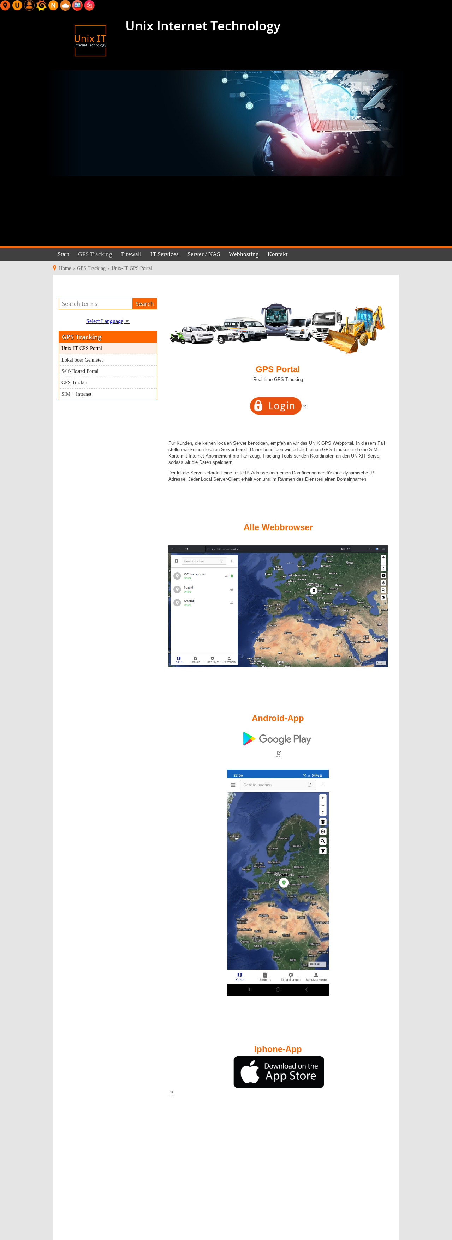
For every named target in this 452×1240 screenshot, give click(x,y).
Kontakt (278, 254)
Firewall (131, 254)
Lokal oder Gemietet (82, 360)
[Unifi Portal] (17, 5)
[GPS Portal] (5, 5)
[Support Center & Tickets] (29, 5)
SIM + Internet (76, 394)
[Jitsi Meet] (77, 5)
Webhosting (244, 254)
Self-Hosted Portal (80, 371)
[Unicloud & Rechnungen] (65, 5)
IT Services (164, 254)
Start (63, 254)
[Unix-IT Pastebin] (89, 5)
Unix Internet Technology (201, 25)
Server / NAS (204, 254)
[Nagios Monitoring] (53, 5)
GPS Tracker (74, 382)
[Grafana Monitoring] (41, 5)
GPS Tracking (95, 254)
